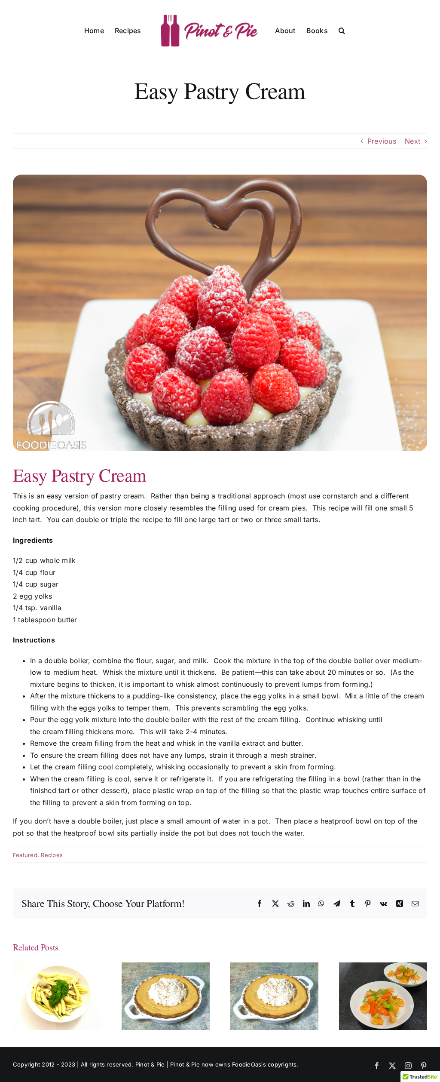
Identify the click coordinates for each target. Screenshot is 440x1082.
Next (412, 141)
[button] (342, 30)
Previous (381, 141)
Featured (25, 854)
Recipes (52, 854)
